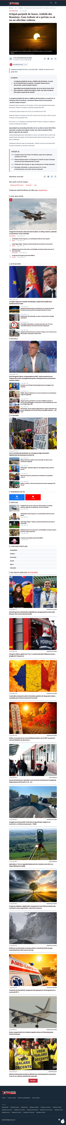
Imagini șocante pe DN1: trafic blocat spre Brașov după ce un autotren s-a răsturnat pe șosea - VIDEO (29, 823)
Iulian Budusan (53, 1071)
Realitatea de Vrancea (46, 1107)
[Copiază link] (44, 58)
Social (13, 257)
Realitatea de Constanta (19, 1109)
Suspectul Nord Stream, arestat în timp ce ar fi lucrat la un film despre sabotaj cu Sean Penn (38, 332)
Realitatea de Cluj (6, 1112)
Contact (4, 1097)
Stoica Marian (53, 777)
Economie (15, 252)
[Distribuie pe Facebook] (48, 58)
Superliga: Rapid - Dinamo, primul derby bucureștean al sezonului (32, 244)
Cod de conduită (35, 1097)
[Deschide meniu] (55, 3)
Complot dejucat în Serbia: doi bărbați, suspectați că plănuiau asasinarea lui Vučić (33, 155)
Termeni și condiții (11, 1097)
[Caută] (51, 3)
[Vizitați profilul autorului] (10, 58)
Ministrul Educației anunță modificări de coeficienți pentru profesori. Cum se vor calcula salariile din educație (32, 1075)
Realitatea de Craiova (16, 1112)
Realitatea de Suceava (7, 1109)
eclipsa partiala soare (16, 185)
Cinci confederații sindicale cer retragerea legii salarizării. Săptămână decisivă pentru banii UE (29, 454)
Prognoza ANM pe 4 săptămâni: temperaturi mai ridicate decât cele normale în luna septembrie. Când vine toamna (32, 907)
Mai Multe (33, 1080)
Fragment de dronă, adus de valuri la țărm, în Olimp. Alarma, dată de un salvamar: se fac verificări (36, 506)
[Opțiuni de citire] (62, 1121)
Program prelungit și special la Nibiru (23, 255)
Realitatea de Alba (25, 58)
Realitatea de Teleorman (28, 1112)
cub (35, 185)
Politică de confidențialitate (24, 1097)
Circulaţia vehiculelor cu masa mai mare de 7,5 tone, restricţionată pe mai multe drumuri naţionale (30, 168)
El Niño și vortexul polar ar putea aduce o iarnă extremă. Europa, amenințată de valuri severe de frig (31, 949)
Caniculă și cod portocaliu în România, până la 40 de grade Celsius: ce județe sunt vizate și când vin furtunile (32, 697)
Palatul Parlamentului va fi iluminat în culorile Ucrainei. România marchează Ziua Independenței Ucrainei (35, 160)
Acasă (12, 8)
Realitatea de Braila (57, 1107)
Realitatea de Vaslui (40, 1112)
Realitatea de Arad (58, 1109)
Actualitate (21, 8)
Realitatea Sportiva (14, 1107)
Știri (16, 8)
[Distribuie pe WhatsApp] (51, 58)
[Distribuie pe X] (55, 58)
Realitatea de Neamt (34, 1107)
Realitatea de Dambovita (32, 1109)
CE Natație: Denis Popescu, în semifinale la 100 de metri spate (31, 239)
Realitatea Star (24, 1107)
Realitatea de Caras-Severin (46, 1109)
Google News (42, 190)
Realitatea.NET (5, 1107)
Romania (28, 185)
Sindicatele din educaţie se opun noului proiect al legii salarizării (35, 164)
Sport (13, 240)
